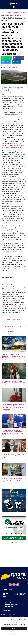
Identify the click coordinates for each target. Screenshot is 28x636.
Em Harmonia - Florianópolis (19, 12)
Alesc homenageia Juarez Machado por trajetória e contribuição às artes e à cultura (13, 455)
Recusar (14, 633)
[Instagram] (10, 584)
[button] (13, 7)
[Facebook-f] (14, 584)
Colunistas (8, 12)
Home (2, 12)
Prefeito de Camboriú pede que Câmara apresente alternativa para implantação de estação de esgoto (12, 431)
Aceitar (14, 628)
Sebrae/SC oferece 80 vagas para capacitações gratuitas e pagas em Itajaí (12, 479)
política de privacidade (19, 624)
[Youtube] (17, 584)
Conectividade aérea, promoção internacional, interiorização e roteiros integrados (13, 356)
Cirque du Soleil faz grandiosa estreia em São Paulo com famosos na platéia (13, 382)
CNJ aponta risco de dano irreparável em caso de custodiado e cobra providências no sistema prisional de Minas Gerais (13, 407)
